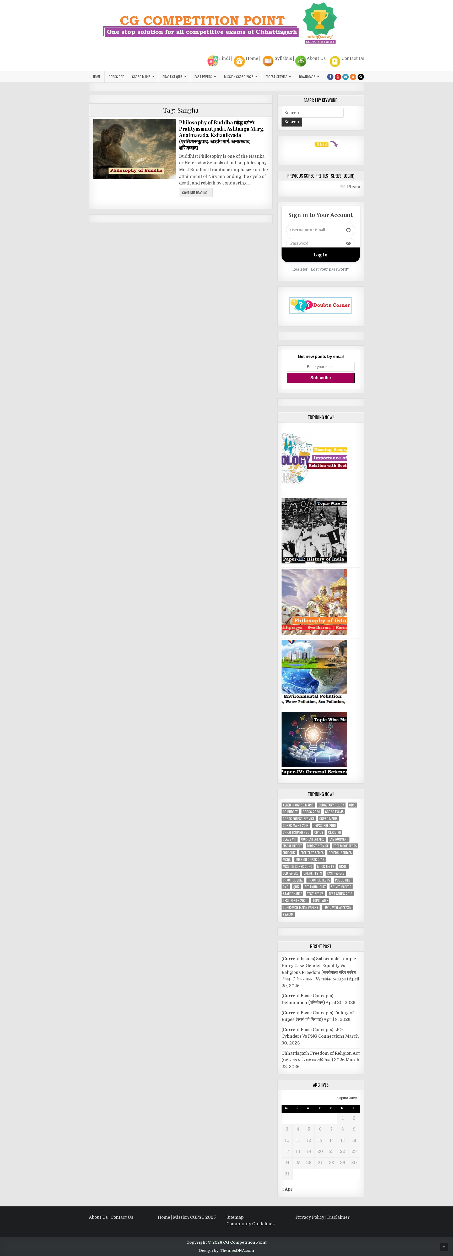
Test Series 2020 (295, 900)
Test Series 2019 (340, 893)
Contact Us (353, 58)
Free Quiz (289, 852)
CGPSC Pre (116, 76)
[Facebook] (330, 77)
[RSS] (353, 77)
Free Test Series (312, 852)
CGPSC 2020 (311, 811)
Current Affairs (313, 839)
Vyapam (288, 914)
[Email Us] (345, 77)
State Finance (292, 893)
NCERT (343, 866)
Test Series (315, 893)
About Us (316, 58)
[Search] (361, 77)
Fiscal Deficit (292, 845)
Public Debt (343, 880)
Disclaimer (338, 1217)
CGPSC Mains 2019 (296, 825)
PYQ (285, 886)
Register (300, 269)
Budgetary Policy (331, 805)
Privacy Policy (309, 1217)
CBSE (352, 805)
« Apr (287, 1189)
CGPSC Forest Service (298, 818)
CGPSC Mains (141, 76)
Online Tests (313, 873)
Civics (318, 832)
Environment (339, 839)
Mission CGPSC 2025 (239, 76)
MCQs (287, 859)
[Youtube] (338, 77)
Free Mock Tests (345, 845)
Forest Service (276, 76)
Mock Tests (325, 866)
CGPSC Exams (334, 811)
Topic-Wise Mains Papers (300, 907)
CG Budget (290, 811)
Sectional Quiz (315, 886)
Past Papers (335, 873)
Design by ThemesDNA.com (226, 1250)
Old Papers (291, 873)
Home (252, 58)
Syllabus (283, 58)
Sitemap (235, 1217)
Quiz (296, 886)
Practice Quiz (172, 76)
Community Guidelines (250, 1224)
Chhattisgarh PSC (296, 832)
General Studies (340, 852)
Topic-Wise (320, 900)
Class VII (334, 832)
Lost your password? (330, 269)
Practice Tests (319, 880)
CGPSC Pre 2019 (325, 825)
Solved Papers (341, 886)
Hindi (224, 58)
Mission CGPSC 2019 (310, 859)
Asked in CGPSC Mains (298, 805)
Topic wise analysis (337, 907)
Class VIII (289, 839)
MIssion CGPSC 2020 (297, 866)
